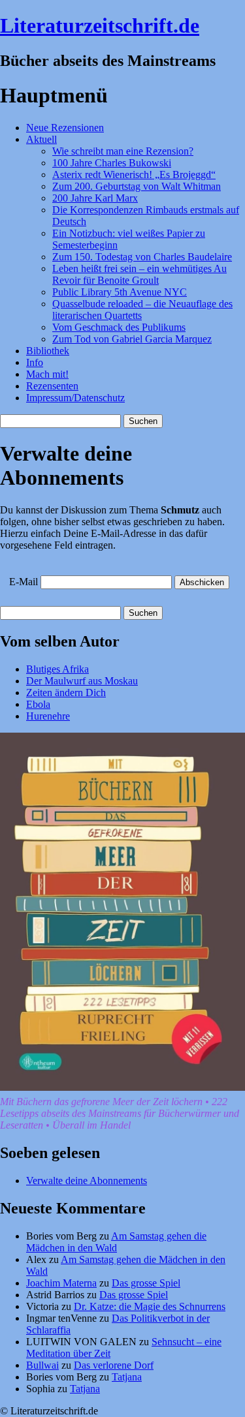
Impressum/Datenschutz (75, 397)
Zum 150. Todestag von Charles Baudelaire (142, 256)
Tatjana (127, 1376)
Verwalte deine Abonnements (86, 1180)
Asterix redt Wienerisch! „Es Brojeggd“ (134, 174)
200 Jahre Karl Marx (95, 198)
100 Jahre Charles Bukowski (111, 162)
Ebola (38, 704)
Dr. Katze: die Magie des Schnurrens (149, 1306)
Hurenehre (48, 716)
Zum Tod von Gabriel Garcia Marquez (132, 338)
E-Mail (23, 581)
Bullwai (42, 1365)
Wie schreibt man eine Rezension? (122, 151)
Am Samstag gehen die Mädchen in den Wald (116, 1241)
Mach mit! (47, 374)
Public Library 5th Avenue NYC (119, 291)
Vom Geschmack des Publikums (119, 327)
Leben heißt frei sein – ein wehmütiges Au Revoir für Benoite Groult (139, 274)
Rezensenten (52, 385)
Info (34, 362)
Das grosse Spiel (146, 1282)
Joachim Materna (61, 1282)
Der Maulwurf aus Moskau (82, 680)
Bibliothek (47, 350)
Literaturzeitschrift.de (99, 25)
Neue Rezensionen (65, 127)
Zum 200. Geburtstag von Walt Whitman (136, 186)
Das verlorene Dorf (114, 1365)
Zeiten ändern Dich (66, 692)
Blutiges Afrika (57, 669)
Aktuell (41, 139)
